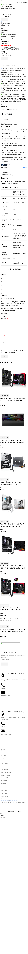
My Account (4, 793)
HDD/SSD (13, 65)
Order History (4, 796)
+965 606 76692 (5, 25)
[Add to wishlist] (9, 623)
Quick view (5, 623)
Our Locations (4, 763)
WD (2, 104)
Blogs (2, 766)
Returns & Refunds (6, 772)
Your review (4, 318)
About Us (3, 755)
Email (3, 342)
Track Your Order (5, 753)
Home (2, 65)
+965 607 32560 (5, 24)
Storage (8, 65)
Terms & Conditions (6, 775)
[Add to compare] (2, 623)
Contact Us (4, 761)
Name (3, 335)
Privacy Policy (4, 780)
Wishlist (3, 799)
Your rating (4, 313)
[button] (4, 626)
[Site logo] (8, 8)
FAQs (2, 758)
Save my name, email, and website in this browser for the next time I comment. (13, 351)
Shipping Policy (5, 777)
